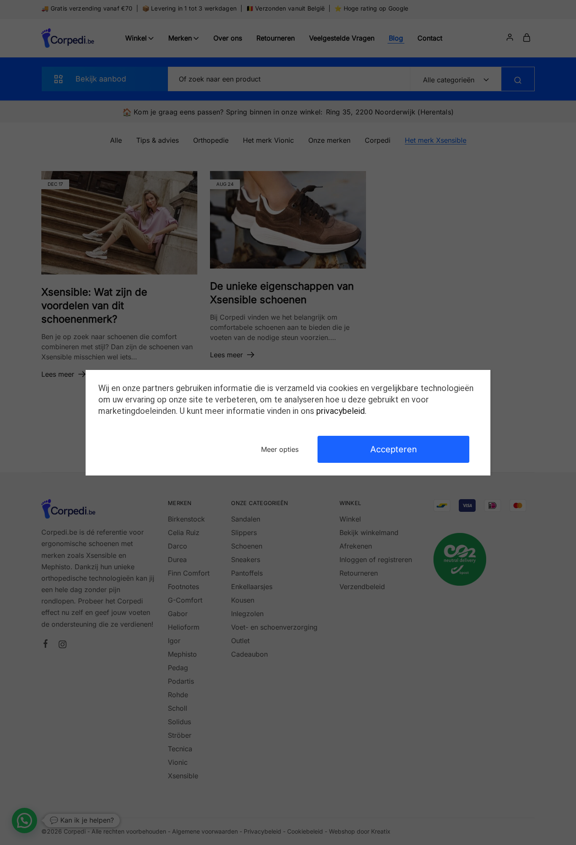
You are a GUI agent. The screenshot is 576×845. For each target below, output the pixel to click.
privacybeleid (340, 411)
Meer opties (280, 449)
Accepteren (393, 449)
